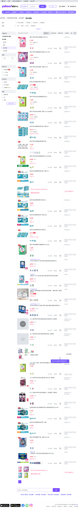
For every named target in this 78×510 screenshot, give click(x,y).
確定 (12, 62)
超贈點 (72, 12)
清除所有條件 (11, 103)
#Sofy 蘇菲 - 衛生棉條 (53, 494)
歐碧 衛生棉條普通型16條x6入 (38, 82)
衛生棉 (4, 42)
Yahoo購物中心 (10, 6)
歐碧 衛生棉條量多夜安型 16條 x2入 (39, 171)
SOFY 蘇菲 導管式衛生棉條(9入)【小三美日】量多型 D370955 (46, 363)
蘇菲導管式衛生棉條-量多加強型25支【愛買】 (44, 319)
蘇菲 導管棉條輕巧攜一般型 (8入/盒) (39, 437)
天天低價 (43, 12)
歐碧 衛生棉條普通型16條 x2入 (38, 200)
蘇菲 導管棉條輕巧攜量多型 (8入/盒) (39, 244)
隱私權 (70, 506)
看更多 (50, 12)
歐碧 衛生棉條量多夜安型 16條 (38, 422)
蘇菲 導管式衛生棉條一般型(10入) (39, 67)
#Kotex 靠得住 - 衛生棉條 (27, 494)
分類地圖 (76, 506)
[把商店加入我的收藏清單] (60, 358)
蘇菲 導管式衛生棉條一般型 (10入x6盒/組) (41, 111)
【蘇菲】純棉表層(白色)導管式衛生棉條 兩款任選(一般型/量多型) (46, 291)
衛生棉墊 (4, 39)
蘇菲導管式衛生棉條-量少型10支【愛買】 (42, 377)
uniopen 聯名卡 (62, 12)
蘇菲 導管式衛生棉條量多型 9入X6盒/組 (40, 156)
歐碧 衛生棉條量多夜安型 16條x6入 (39, 126)
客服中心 (48, 506)
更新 (77, 504)
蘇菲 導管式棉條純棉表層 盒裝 (38, 141)
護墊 (4, 45)
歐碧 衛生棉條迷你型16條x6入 (38, 229)
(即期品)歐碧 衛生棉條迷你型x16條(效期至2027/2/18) (44, 407)
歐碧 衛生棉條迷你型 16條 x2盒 (38, 215)
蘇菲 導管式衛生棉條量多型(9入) (38, 96)
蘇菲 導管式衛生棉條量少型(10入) (39, 37)
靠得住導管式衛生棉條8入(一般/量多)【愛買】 (44, 392)
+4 (41, 463)
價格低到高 (53, 33)
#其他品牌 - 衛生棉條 (66, 494)
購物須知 (60, 506)
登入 (53, 6)
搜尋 (56, 490)
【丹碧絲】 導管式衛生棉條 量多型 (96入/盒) (42, 453)
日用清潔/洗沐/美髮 (6, 36)
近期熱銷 (67, 33)
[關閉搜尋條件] (27, 6)
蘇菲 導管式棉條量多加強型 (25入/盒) (40, 52)
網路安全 (66, 506)
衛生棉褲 (5, 50)
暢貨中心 (29, 12)
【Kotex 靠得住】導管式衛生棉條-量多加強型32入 (43, 261)
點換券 (14, 12)
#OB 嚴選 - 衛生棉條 (40, 494)
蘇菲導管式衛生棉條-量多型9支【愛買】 (42, 334)
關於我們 (54, 506)
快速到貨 (36, 12)
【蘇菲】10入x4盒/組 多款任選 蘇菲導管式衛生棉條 (44, 275)
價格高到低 (60, 33)
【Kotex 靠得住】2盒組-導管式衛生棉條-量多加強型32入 (45, 305)
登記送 (22, 12)
